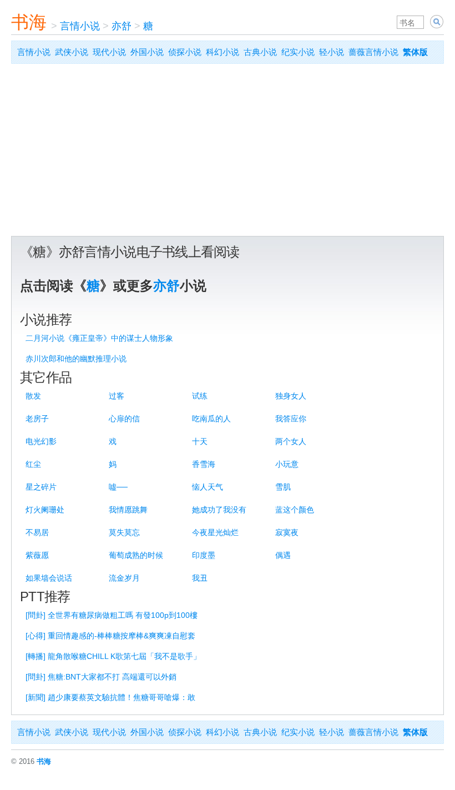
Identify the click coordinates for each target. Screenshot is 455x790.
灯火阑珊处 (45, 509)
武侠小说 (71, 52)
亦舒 (122, 26)
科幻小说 (222, 52)
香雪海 (203, 464)
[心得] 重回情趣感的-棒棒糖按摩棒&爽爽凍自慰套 (110, 635)
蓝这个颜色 (294, 509)
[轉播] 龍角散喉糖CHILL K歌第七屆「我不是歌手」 (113, 656)
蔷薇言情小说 (373, 52)
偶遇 (283, 555)
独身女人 (290, 395)
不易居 (37, 532)
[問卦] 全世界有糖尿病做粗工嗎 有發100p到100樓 (112, 615)
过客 (116, 395)
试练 (200, 395)
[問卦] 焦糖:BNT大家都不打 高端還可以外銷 (101, 676)
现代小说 (109, 52)
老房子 (37, 418)
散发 (33, 395)
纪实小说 (298, 52)
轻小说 (331, 52)
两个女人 (290, 441)
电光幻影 (41, 441)
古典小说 (260, 52)
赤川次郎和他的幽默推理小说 (76, 358)
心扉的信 (124, 418)
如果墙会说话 (49, 577)
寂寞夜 (287, 532)
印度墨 (203, 555)
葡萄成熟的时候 (136, 555)
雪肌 (283, 486)
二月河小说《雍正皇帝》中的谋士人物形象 (99, 338)
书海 (29, 22)
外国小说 (147, 52)
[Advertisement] (227, 152)
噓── (118, 486)
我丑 (200, 577)
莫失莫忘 (124, 532)
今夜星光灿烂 (215, 532)
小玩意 (287, 464)
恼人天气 (207, 486)
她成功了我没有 (219, 509)
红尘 (33, 464)
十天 (200, 441)
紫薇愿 (37, 555)
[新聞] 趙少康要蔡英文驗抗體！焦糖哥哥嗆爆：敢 (110, 697)
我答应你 (290, 418)
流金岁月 (124, 577)
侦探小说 (184, 52)
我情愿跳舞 (128, 509)
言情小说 (80, 26)
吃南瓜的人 (211, 418)
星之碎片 (41, 486)
